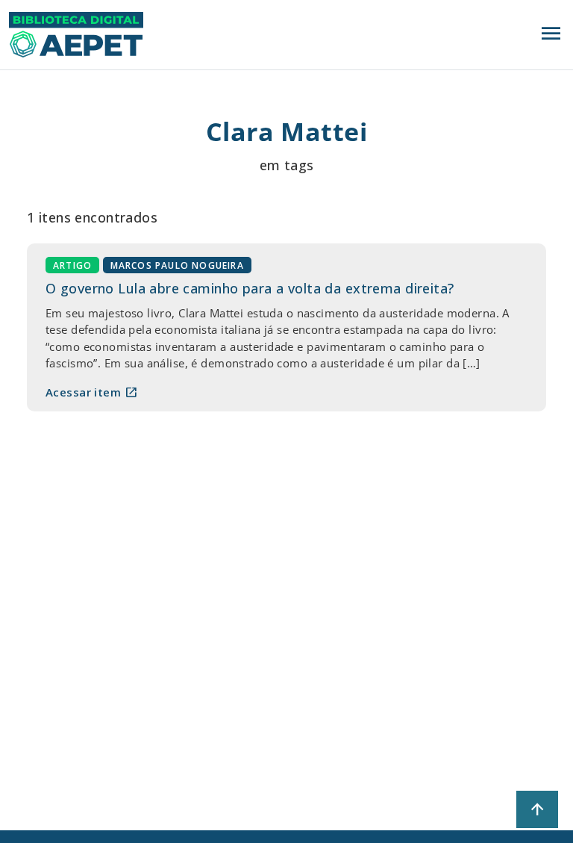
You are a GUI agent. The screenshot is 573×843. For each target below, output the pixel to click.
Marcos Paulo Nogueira (177, 265)
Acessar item (92, 392)
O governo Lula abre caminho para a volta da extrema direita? (250, 288)
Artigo (72, 265)
